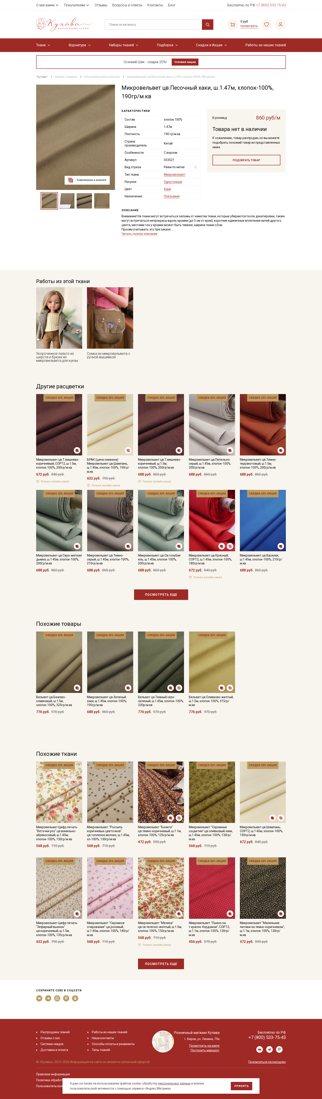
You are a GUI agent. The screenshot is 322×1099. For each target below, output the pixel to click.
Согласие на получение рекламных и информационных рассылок (152, 593)
